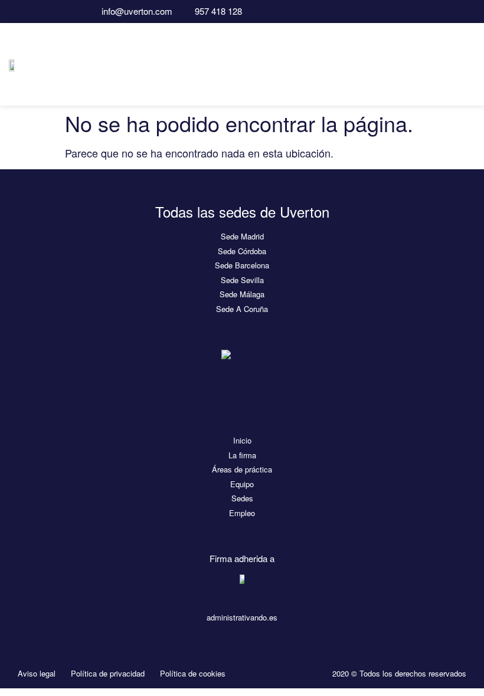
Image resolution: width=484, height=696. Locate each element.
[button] (467, 64)
